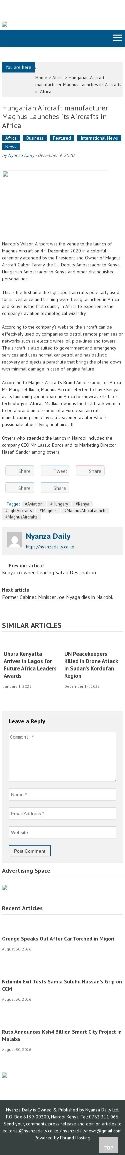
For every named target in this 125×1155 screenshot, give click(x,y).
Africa (58, 77)
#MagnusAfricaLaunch (84, 510)
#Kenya (82, 504)
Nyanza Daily (21, 155)
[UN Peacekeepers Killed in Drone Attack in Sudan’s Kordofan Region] (92, 643)
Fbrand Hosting (75, 1138)
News (10, 147)
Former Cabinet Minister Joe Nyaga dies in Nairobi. (57, 597)
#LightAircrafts (18, 510)
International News (99, 138)
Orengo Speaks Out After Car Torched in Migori (58, 938)
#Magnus (48, 510)
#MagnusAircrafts (21, 517)
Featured (62, 138)
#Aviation (34, 504)
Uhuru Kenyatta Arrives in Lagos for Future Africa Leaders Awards (30, 664)
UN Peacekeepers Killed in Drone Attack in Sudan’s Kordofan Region (91, 664)
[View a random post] (6, 39)
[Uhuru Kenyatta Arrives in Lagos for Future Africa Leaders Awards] (32, 643)
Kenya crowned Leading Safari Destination (49, 573)
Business (34, 138)
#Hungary (59, 504)
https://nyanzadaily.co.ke (50, 547)
